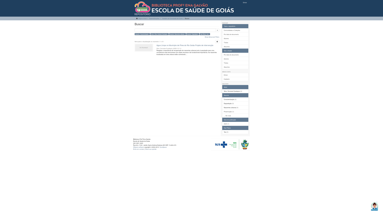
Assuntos (227, 47)
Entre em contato (138, 149)
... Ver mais (227, 116)
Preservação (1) (229, 112)
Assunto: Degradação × (193, 34)
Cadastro (227, 79)
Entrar (226, 75)
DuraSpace (163, 147)
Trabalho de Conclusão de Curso (172, 18)
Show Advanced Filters (212, 37)
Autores (226, 38)
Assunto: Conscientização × (142, 34)
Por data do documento (231, 34)
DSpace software (138, 147)
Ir (217, 30)
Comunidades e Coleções (232, 30)
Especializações (154, 18)
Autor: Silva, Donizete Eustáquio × (159, 34)
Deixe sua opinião (150, 149)
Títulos (226, 42)
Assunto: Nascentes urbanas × (177, 34)
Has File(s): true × (204, 34)
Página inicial (142, 18)
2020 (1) (226, 124)
